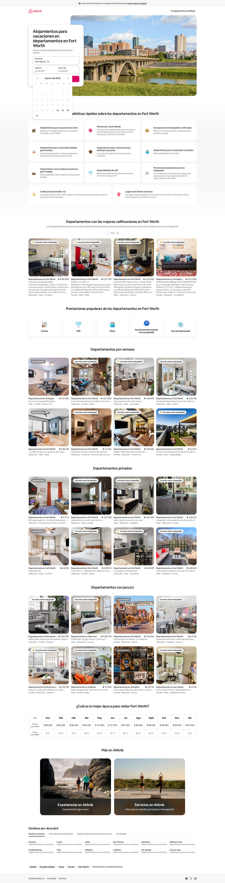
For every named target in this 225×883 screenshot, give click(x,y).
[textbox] (44, 70)
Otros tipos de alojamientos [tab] (61, 834)
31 (37, 116)
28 (58, 110)
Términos (62, 878)
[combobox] (56, 61)
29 (63, 110)
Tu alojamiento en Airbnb (183, 11)
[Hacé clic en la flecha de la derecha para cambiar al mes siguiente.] (67, 78)
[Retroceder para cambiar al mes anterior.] (37, 78)
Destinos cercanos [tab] (37, 834)
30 (68, 110)
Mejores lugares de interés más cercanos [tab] (94, 834)
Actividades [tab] (121, 834)
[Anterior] (108, 233)
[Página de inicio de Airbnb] (35, 11)
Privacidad (51, 878)
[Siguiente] (117, 233)
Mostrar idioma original (137, 3)
